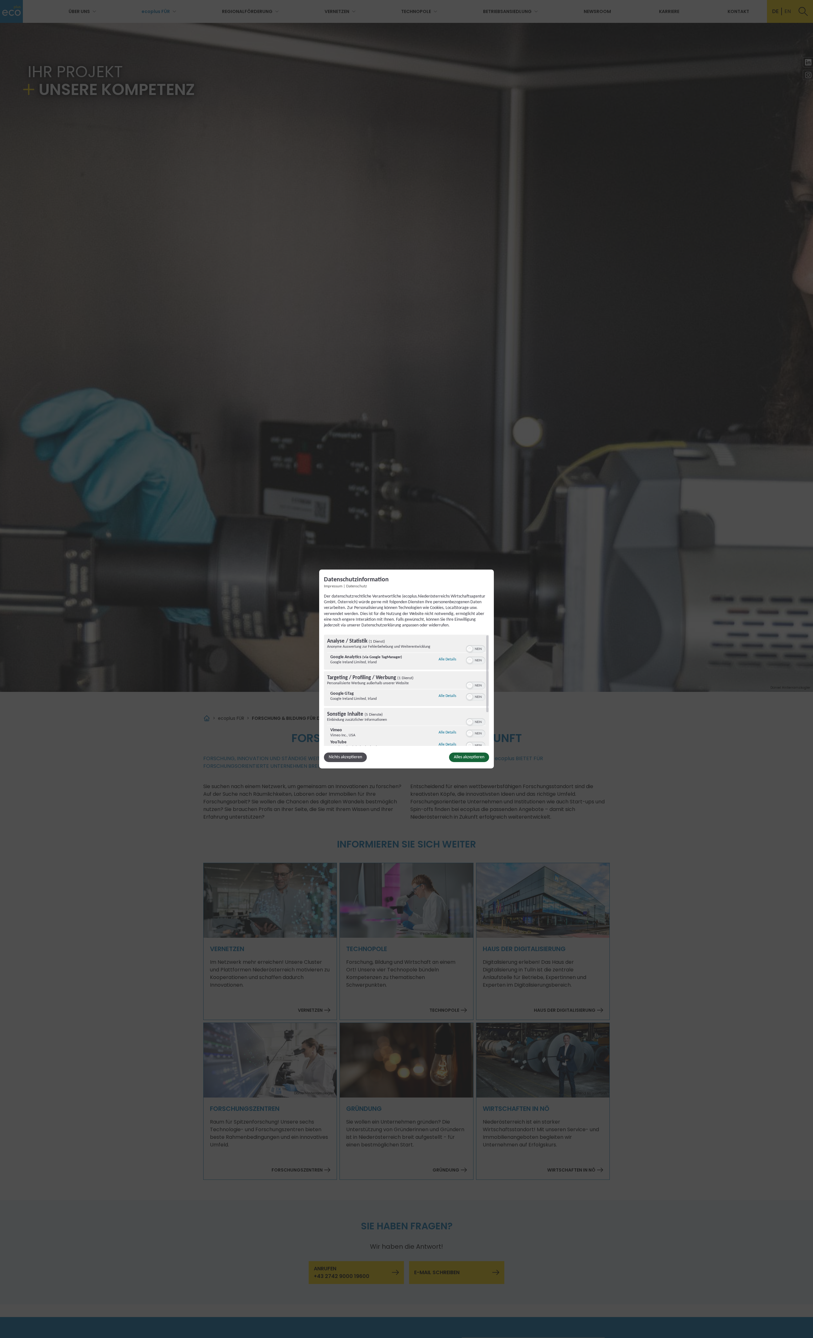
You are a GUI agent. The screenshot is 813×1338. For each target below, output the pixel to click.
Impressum (333, 586)
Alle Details (447, 659)
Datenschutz (356, 586)
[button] (470, 649)
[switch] (475, 648)
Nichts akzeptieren (345, 757)
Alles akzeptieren (469, 757)
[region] (406, 690)
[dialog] (406, 669)
